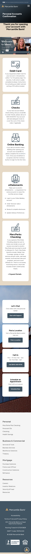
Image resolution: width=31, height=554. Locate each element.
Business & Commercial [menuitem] (14, 441)
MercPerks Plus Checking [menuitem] (11, 425)
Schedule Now (15, 389)
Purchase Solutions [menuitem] (9, 464)
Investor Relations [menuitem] (9, 486)
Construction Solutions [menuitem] (11, 470)
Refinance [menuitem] (6, 473)
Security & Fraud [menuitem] (8, 489)
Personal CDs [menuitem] (7, 428)
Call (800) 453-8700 (15, 364)
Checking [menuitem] (6, 431)
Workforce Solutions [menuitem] (10, 451)
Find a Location (15, 340)
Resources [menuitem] (8, 479)
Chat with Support (16, 315)
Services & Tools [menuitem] (8, 445)
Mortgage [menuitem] (7, 460)
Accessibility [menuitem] (15, 515)
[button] (15, 274)
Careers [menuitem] (5, 483)
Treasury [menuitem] (6, 454)
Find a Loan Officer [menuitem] (9, 467)
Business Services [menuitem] (9, 448)
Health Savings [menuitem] (8, 434)
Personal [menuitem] (7, 422)
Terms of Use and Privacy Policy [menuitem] (15, 519)
